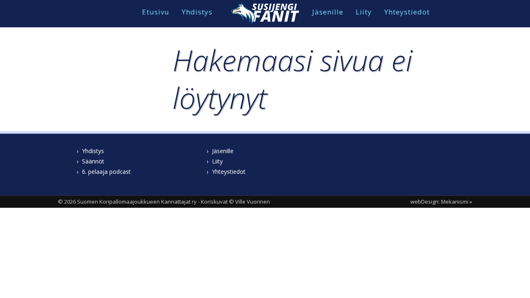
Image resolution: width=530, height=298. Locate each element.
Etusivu (155, 12)
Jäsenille (327, 12)
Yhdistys (197, 12)
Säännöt (93, 161)
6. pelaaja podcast (106, 171)
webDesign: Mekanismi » (441, 201)
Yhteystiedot (407, 12)
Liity (364, 12)
